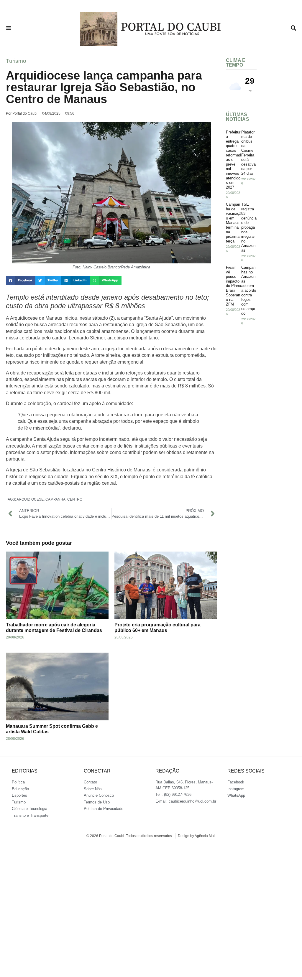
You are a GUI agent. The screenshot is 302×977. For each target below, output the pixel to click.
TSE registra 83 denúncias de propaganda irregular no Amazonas (249, 227)
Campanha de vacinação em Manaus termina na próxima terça (233, 222)
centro (74, 499)
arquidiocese (30, 499)
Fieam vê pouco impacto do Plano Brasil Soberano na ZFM (233, 285)
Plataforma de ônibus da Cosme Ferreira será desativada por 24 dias (248, 153)
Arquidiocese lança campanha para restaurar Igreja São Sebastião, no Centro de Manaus (104, 87)
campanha (55, 499)
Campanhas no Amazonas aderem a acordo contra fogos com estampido (248, 290)
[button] (20, 280)
